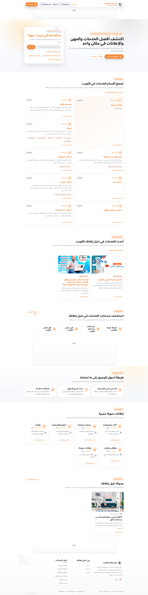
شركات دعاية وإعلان (63, 210)
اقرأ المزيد (118, 532)
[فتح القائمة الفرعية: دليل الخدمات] (60, 4)
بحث (29, 47)
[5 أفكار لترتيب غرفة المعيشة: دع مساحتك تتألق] (108, 502)
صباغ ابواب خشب (31, 138)
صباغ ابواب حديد (41, 138)
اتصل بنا (88, 569)
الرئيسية (73, 4)
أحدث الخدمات (95, 56)
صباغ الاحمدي (67, 141)
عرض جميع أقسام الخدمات (112, 92)
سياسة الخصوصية (80, 591)
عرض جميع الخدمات (115, 250)
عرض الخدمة (118, 297)
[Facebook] (120, 579)
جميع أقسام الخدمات (62, 569)
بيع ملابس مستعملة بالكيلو (115, 167)
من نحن (88, 565)
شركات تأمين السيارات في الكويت (63, 194)
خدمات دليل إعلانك (62, 565)
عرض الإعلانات (114, 440)
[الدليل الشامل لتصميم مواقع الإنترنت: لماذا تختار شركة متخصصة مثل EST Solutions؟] (74, 265)
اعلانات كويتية (118, 108)
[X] (116, 579)
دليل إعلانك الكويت (110, 3)
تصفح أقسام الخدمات (112, 56)
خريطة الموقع (62, 591)
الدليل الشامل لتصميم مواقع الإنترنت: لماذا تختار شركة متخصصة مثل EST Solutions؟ (75, 282)
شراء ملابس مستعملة (113, 157)
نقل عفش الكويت (63, 579)
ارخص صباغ (68, 138)
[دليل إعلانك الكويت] (120, 563)
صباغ (69, 128)
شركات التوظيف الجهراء (65, 167)
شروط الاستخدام (71, 591)
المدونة (55, 4)
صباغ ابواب (50, 138)
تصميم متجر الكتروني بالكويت (109, 280)
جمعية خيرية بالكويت (62, 572)
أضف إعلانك (30, 4)
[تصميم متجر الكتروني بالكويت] (108, 265)
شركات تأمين (66, 182)
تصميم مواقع (66, 104)
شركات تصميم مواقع (113, 210)
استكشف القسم (117, 145)
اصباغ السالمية (59, 138)
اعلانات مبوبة (116, 105)
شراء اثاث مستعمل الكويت (60, 576)
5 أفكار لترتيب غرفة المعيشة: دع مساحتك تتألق (109, 518)
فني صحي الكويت (63, 583)
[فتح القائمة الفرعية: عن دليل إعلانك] (41, 4)
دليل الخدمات (65, 4)
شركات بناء (117, 182)
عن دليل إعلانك (46, 4)
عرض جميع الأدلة (33, 313)
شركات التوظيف (65, 157)
